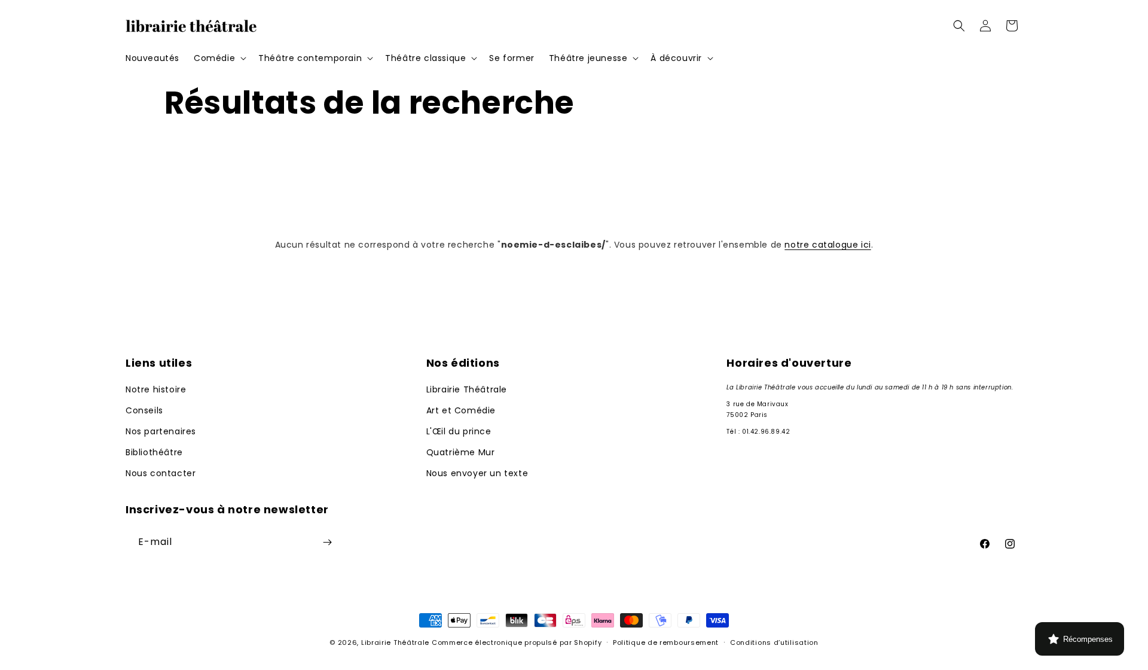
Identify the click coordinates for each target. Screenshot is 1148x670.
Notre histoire (156, 389)
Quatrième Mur (460, 452)
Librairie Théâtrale (466, 389)
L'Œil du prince (458, 431)
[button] (219, 58)
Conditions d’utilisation (774, 642)
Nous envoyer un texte (477, 473)
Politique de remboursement (666, 642)
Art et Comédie (461, 410)
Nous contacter (161, 473)
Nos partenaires (161, 431)
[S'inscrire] (327, 542)
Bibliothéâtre (154, 452)
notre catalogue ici (827, 245)
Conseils (144, 410)
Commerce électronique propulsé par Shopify (517, 642)
